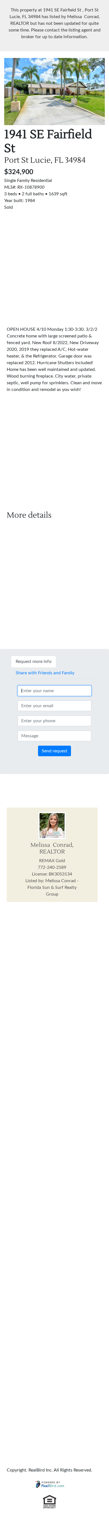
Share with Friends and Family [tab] (45, 673)
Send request (54, 751)
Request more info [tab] (33, 661)
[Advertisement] (54, 265)
